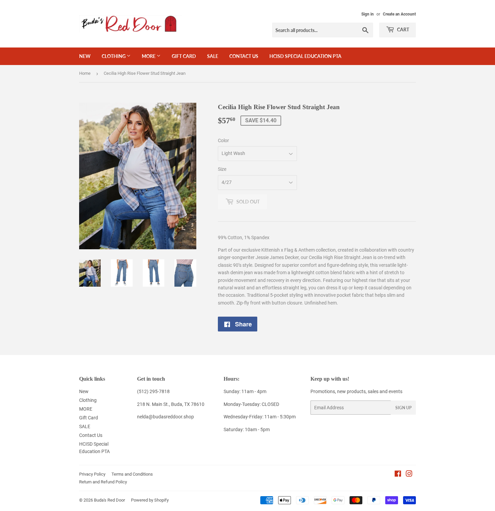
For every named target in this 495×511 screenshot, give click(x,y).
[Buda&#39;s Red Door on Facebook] (397, 474)
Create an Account (399, 14)
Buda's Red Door (109, 500)
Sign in (367, 14)
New (85, 56)
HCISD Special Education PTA (305, 56)
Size (222, 169)
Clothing (114, 56)
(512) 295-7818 (153, 391)
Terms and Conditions (132, 474)
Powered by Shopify (150, 500)
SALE (212, 56)
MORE (149, 56)
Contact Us (243, 56)
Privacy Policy (92, 474)
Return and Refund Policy (103, 481)
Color (223, 140)
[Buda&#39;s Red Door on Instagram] (409, 474)
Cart (402, 29)
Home (85, 73)
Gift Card (184, 56)
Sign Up (403, 407)
